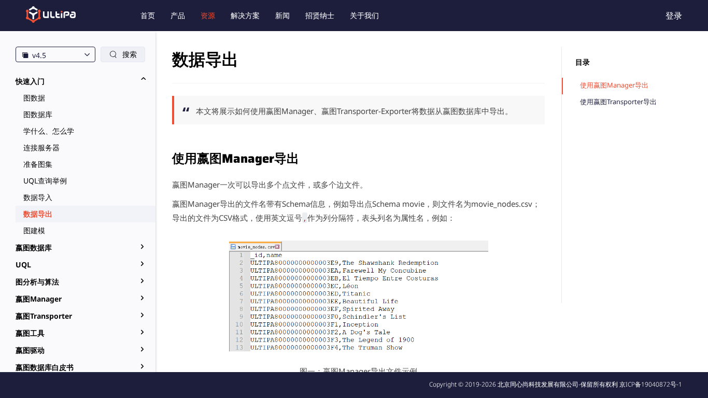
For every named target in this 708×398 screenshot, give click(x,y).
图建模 (34, 230)
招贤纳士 (319, 15)
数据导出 (37, 214)
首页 (147, 15)
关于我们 (364, 15)
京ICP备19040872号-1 (650, 384)
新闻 (282, 15)
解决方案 (245, 15)
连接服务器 (41, 147)
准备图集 (37, 164)
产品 (178, 15)
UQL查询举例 (45, 181)
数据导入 (37, 197)
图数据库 (37, 114)
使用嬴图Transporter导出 (618, 101)
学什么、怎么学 (48, 131)
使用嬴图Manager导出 (614, 85)
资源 (208, 15)
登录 (673, 15)
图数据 (34, 98)
